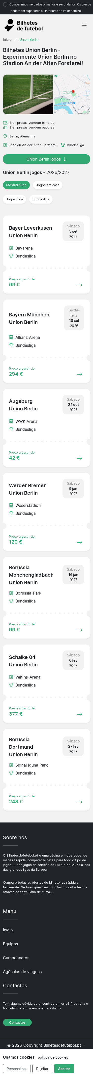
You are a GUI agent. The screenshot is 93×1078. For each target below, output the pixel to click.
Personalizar (17, 1069)
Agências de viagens (22, 971)
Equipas (10, 943)
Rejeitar (42, 1069)
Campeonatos (16, 957)
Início (8, 929)
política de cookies (53, 1057)
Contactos (17, 1022)
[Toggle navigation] (84, 25)
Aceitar (64, 1069)
